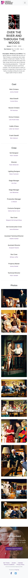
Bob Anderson (14, 138)
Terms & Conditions (9, 564)
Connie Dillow (14, 101)
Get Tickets (6, 563)
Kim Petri (14, 183)
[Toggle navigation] (25, 2)
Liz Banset (14, 201)
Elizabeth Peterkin (14, 248)
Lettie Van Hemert (14, 129)
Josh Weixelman (14, 192)
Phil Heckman (14, 110)
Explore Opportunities (14, 549)
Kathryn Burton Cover (14, 211)
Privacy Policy (20, 564)
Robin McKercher (14, 164)
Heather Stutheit (14, 238)
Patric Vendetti (14, 155)
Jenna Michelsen (14, 229)
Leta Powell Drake (14, 119)
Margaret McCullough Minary (14, 220)
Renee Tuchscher (14, 174)
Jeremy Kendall (14, 92)
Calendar (20, 563)
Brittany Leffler (14, 257)
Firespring (17, 569)
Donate (14, 563)
